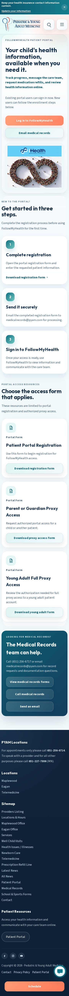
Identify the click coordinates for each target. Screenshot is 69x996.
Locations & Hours (13, 817)
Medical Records (12, 888)
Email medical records (34, 133)
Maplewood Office (13, 823)
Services (7, 835)
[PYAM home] (21, 24)
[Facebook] (5, 956)
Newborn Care (11, 853)
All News (7, 876)
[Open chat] (60, 971)
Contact (7, 900)
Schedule (34, 986)
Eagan (6, 786)
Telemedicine (10, 792)
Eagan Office (10, 829)
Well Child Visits (12, 841)
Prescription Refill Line (17, 865)
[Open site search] (48, 24)
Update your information (16, 11)
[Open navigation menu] (62, 24)
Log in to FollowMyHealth (34, 121)
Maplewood (9, 780)
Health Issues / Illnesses (17, 847)
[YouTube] (21, 956)
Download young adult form (34, 612)
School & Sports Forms (16, 894)
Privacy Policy (22, 972)
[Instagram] (13, 956)
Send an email (30, 706)
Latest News (10, 870)
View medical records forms (29, 682)
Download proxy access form (34, 538)
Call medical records (29, 694)
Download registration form (25, 277)
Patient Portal (11, 882)
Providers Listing (13, 811)
